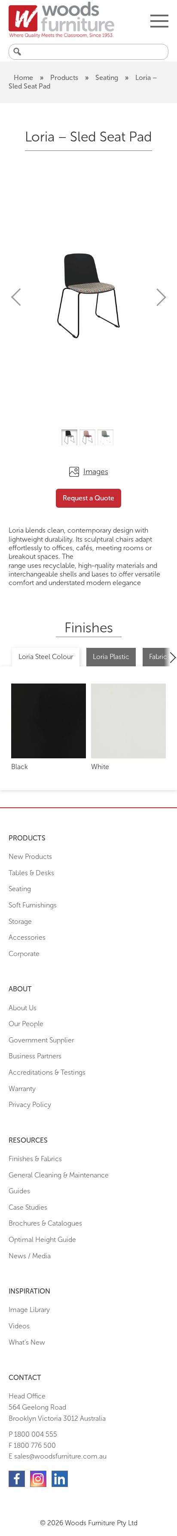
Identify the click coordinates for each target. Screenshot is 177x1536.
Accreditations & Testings (47, 1072)
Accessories (27, 937)
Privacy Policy (30, 1105)
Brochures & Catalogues (45, 1223)
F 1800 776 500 (32, 1445)
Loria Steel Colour (45, 657)
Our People (26, 1024)
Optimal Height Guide (42, 1240)
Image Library (29, 1310)
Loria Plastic (111, 657)
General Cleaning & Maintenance (59, 1175)
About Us (23, 1008)
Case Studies (28, 1207)
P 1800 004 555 (33, 1434)
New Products (30, 856)
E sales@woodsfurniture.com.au (58, 1456)
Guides (19, 1191)
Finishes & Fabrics (35, 1159)
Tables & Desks (31, 873)
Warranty (22, 1089)
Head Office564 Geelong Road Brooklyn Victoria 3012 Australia (57, 1407)
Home (23, 78)
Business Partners (35, 1056)
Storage (20, 921)
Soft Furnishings (33, 905)
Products (64, 78)
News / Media (30, 1256)
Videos (19, 1326)
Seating (106, 78)
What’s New (27, 1342)
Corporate (24, 954)
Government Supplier (41, 1040)
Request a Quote (88, 498)
